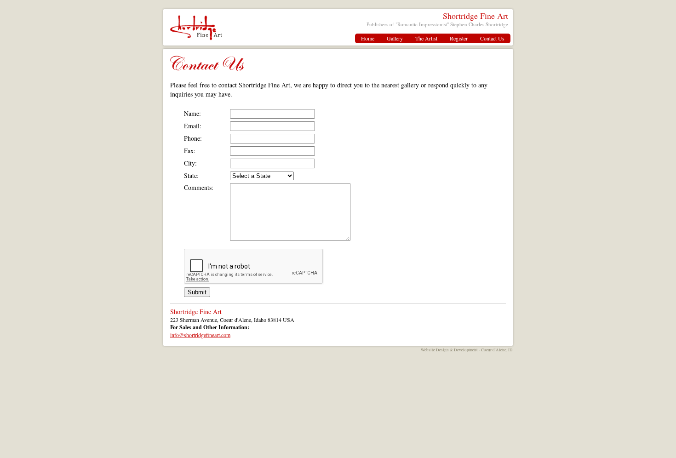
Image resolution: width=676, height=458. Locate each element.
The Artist (426, 38)
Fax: (189, 150)
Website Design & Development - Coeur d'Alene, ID (467, 350)
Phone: (193, 138)
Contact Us (492, 38)
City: (190, 163)
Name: (192, 113)
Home (367, 38)
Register (459, 38)
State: (191, 175)
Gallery (395, 38)
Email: (192, 125)
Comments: (198, 187)
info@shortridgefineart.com (200, 334)
